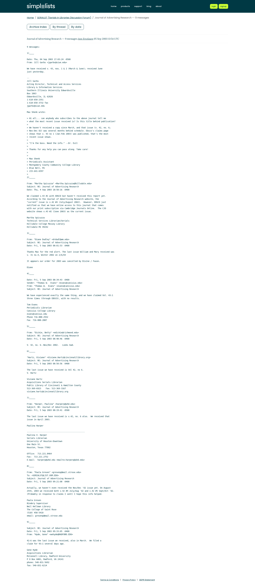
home (113, 6)
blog (149, 6)
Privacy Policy (129, 579)
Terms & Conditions (109, 579)
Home (30, 17)
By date (76, 27)
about (159, 6)
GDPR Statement (147, 579)
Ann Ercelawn (85, 38)
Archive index (38, 27)
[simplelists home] (41, 6)
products (125, 6)
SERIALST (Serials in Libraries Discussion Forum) (64, 17)
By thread (59, 27)
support (138, 6)
